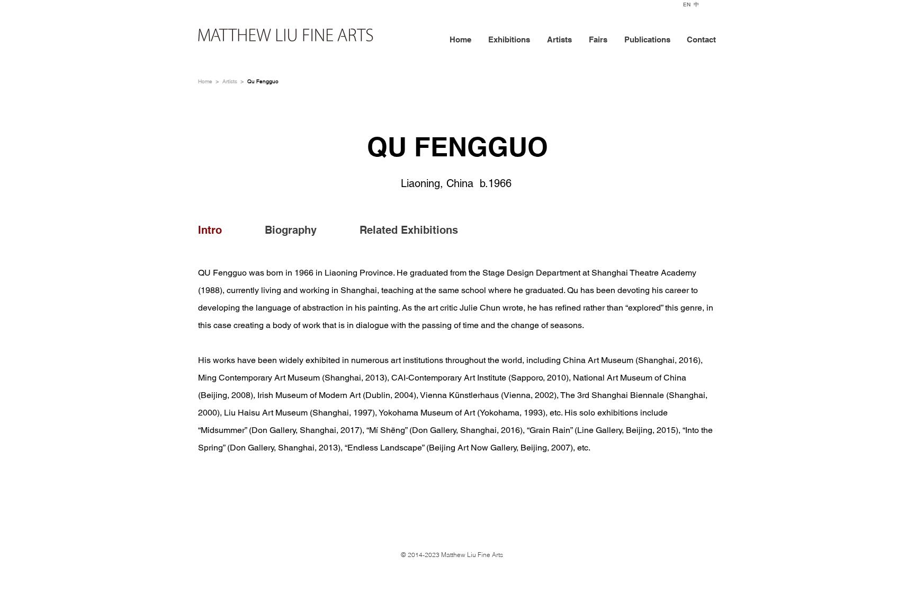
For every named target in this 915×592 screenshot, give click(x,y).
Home (205, 81)
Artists (229, 81)
